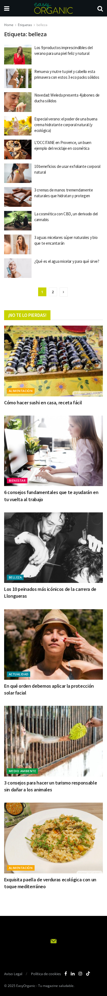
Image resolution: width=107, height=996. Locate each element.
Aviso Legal (13, 973)
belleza (41, 24)
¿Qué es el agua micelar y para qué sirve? (66, 261)
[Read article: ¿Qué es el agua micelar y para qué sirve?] (18, 268)
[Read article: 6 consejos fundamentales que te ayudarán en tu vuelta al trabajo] (53, 451)
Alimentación (21, 391)
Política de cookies (46, 973)
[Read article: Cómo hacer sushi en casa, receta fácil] (53, 361)
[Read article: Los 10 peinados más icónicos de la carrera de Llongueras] (53, 547)
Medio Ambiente (22, 771)
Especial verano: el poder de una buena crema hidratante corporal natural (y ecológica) (65, 124)
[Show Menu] (6, 8)
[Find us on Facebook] (65, 973)
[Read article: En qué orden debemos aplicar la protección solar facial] (53, 644)
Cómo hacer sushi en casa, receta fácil (43, 402)
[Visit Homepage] (53, 8)
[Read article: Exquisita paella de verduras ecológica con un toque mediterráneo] (53, 838)
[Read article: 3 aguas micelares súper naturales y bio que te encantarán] (18, 244)
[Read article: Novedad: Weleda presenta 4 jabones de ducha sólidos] (18, 102)
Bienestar (17, 480)
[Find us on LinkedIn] (73, 973)
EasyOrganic (25, 985)
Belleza (15, 577)
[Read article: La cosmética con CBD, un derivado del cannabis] (18, 221)
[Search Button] (100, 8)
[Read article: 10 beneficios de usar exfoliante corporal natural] (18, 173)
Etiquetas (25, 24)
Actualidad (18, 674)
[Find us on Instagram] (80, 973)
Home (8, 24)
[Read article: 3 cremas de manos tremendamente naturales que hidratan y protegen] (18, 197)
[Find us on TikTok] (88, 974)
